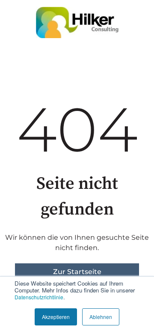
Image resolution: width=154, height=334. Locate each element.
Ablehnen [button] (100, 316)
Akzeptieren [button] (56, 316)
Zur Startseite (77, 272)
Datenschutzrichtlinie (39, 297)
